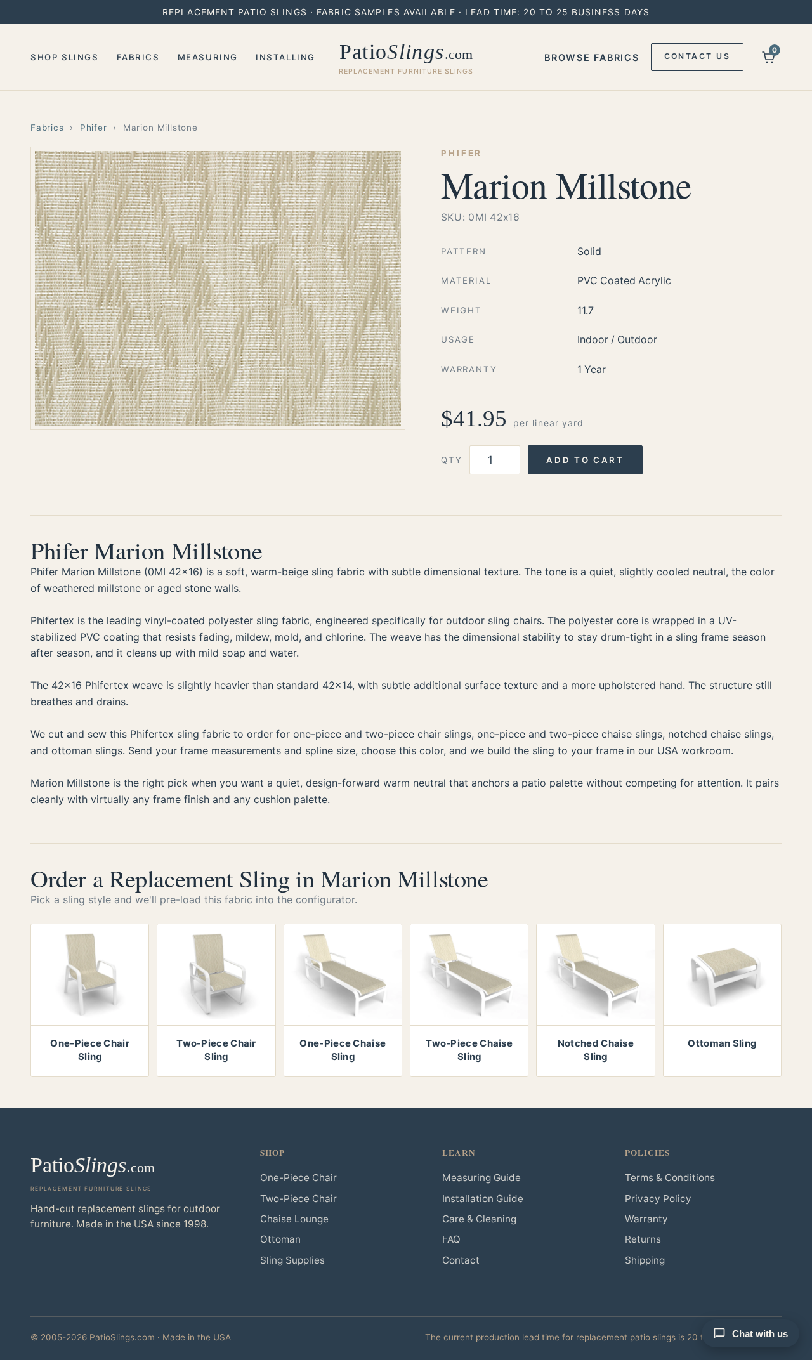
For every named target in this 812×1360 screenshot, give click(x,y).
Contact (461, 1260)
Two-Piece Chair (298, 1199)
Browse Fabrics (591, 57)
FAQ (451, 1239)
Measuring (208, 57)
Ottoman (280, 1239)
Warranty (646, 1219)
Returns (643, 1239)
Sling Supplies (292, 1260)
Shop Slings (64, 57)
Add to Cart (585, 460)
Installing (285, 57)
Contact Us (697, 56)
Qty (451, 460)
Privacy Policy (658, 1199)
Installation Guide (482, 1199)
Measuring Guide (481, 1178)
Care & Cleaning (479, 1219)
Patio (406, 57)
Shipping (645, 1260)
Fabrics (138, 57)
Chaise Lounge (294, 1219)
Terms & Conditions (670, 1178)
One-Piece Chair (298, 1178)
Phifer (93, 127)
